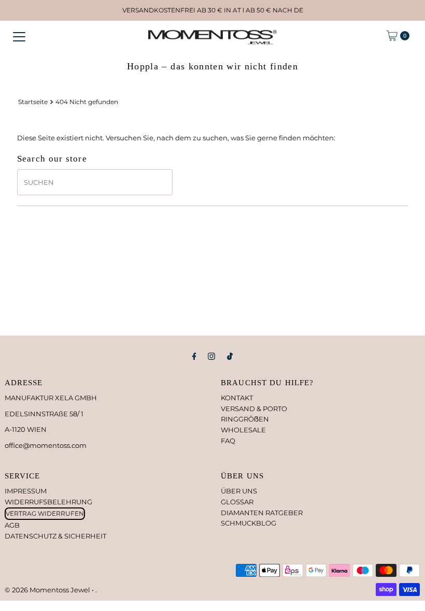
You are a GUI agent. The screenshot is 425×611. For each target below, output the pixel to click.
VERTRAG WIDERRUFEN (45, 513)
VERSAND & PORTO (254, 408)
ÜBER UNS (239, 491)
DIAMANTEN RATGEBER (262, 512)
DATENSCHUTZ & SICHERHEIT (55, 536)
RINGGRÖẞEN (245, 419)
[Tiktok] (230, 356)
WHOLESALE (243, 430)
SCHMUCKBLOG (248, 523)
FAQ (228, 441)
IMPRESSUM (26, 491)
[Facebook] (194, 356)
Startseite (33, 102)
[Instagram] (211, 356)
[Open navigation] (19, 35)
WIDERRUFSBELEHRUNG (48, 502)
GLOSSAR (237, 502)
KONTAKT (237, 398)
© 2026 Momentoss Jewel (48, 590)
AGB (12, 525)
